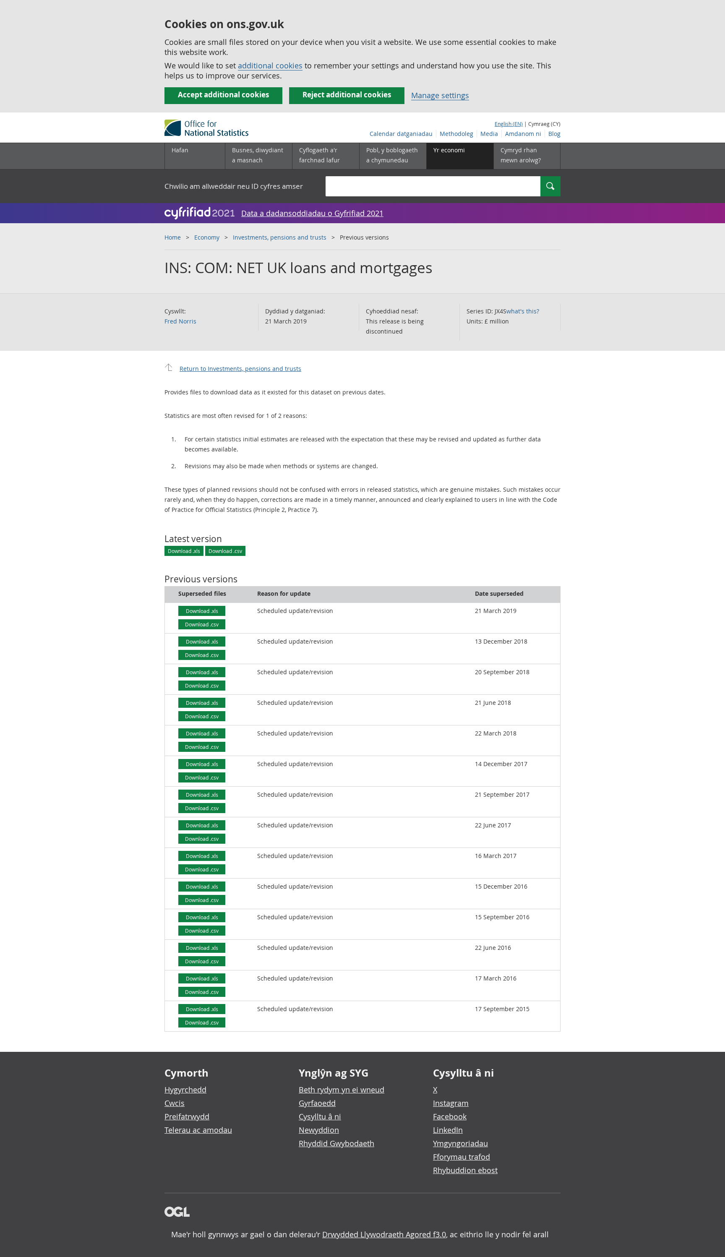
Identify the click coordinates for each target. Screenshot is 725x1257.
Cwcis (174, 1103)
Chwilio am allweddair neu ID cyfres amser (233, 186)
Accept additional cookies (223, 94)
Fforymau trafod (461, 1157)
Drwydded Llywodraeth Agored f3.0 (384, 1234)
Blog (554, 134)
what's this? (522, 311)
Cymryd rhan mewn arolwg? (521, 155)
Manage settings (440, 95)
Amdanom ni (523, 134)
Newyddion (319, 1130)
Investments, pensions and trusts (279, 237)
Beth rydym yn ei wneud (341, 1090)
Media (489, 134)
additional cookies (270, 65)
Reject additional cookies (347, 94)
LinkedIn (448, 1130)
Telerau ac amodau (198, 1130)
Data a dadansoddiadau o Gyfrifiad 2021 (312, 213)
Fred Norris (180, 321)
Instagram (451, 1103)
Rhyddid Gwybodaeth (336, 1143)
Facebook (450, 1116)
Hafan (180, 150)
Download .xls (184, 551)
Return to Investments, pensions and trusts (240, 369)
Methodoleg (456, 134)
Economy (206, 237)
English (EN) (509, 123)
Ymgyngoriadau (460, 1143)
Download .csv (225, 551)
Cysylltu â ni (320, 1116)
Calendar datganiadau (401, 134)
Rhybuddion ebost (465, 1170)
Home (172, 237)
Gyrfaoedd (317, 1103)
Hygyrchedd (185, 1090)
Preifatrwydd (186, 1116)
